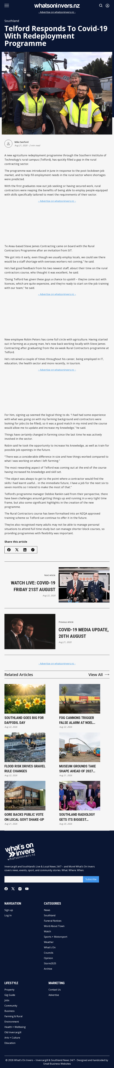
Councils (48, 953)
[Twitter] (13, 888)
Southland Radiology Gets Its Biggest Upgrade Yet (77, 817)
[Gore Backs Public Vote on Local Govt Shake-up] (24, 796)
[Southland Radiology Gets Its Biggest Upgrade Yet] (79, 796)
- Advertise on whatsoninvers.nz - (57, 12)
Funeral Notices (52, 921)
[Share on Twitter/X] (17, 549)
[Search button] (101, 5)
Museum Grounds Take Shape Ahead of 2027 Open (77, 769)
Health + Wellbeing (15, 1027)
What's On (50, 947)
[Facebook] (6, 888)
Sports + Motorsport (55, 937)
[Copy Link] (32, 549)
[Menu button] (6, 5)
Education (9, 1043)
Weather (49, 942)
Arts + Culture (12, 1037)
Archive (48, 969)
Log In (8, 915)
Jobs (6, 1000)
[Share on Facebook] (9, 549)
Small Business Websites (57, 1063)
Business (9, 1011)
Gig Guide (9, 995)
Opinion (48, 958)
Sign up (8, 910)
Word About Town (54, 926)
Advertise (54, 995)
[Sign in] (107, 5)
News (47, 910)
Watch (47, 931)
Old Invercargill (12, 1032)
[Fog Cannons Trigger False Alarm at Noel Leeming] (79, 699)
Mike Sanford (21, 142)
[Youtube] (26, 888)
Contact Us (55, 989)
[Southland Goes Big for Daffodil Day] (24, 699)
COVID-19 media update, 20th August (84, 633)
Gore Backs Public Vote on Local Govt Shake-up (24, 817)
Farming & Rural (13, 1016)
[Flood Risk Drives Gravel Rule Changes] (24, 747)
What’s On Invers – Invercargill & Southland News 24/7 (44, 1060)
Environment (11, 1021)
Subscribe (91, 879)
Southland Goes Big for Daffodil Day (24, 720)
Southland (11, 20)
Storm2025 (50, 963)
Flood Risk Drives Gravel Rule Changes (24, 768)
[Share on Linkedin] (24, 549)
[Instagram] (20, 888)
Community (10, 1005)
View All (95, 674)
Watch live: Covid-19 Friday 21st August (33, 586)
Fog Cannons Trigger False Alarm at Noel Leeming (76, 720)
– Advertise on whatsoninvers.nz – (57, 201)
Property (9, 989)
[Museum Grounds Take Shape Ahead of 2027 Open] (79, 747)
